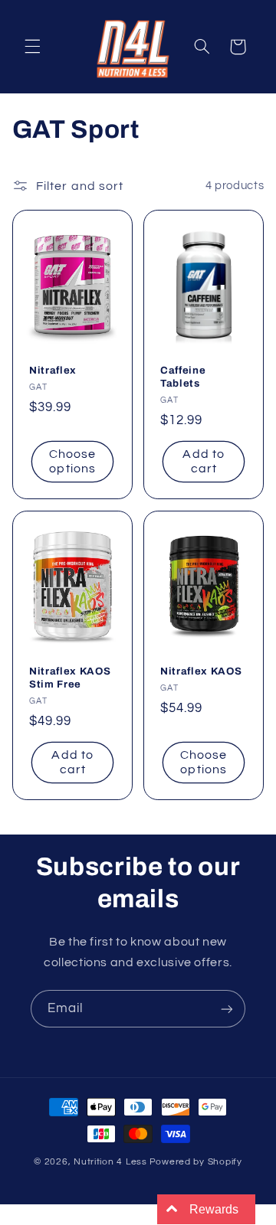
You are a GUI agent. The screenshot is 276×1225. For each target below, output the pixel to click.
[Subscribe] (227, 1008)
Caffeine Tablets (182, 377)
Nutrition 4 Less (110, 1162)
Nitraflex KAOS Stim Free (69, 677)
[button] (32, 46)
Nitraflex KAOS (201, 671)
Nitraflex (53, 371)
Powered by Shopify (196, 1162)
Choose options (72, 462)
